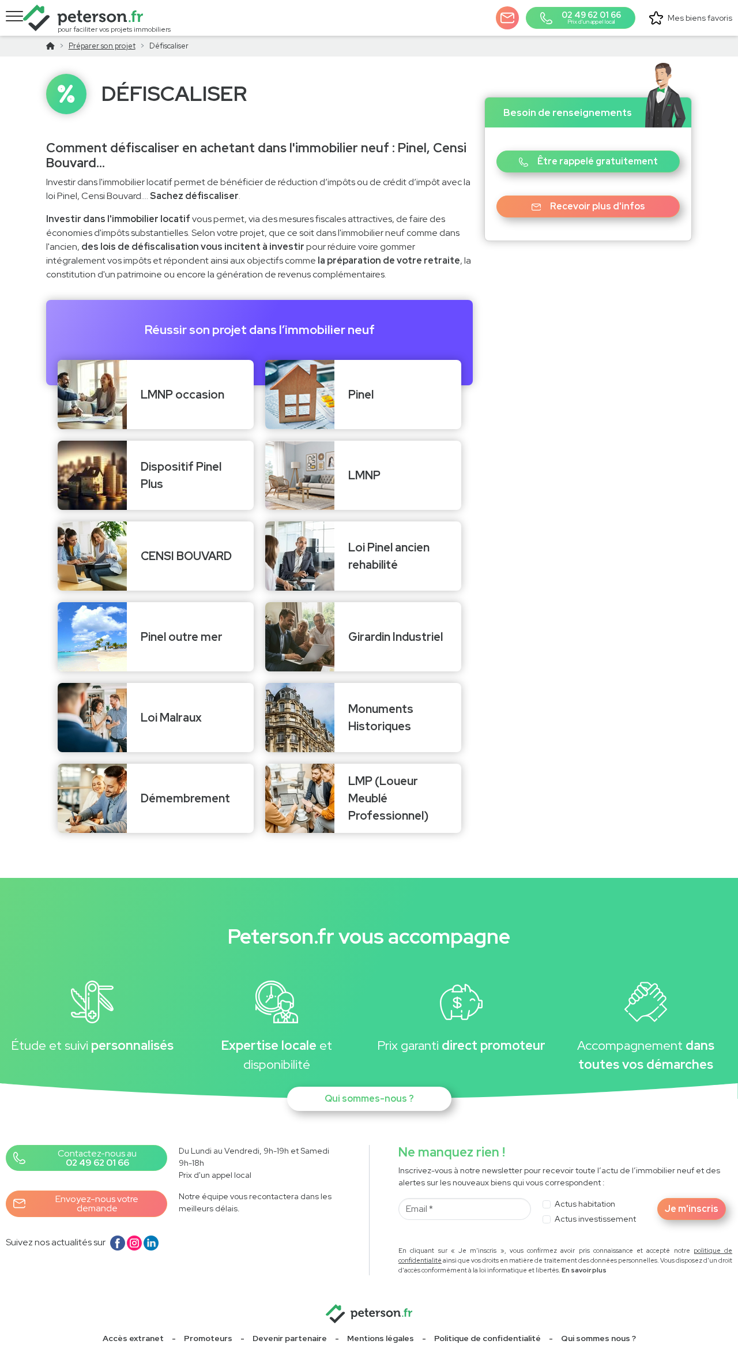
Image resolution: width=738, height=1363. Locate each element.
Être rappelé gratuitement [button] (597, 161)
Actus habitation (585, 1204)
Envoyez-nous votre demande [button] (96, 1203)
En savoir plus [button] (584, 1270)
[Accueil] (50, 46)
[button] (507, 17)
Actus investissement (595, 1219)
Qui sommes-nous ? (369, 1098)
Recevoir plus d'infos (597, 206)
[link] (208, 1338)
